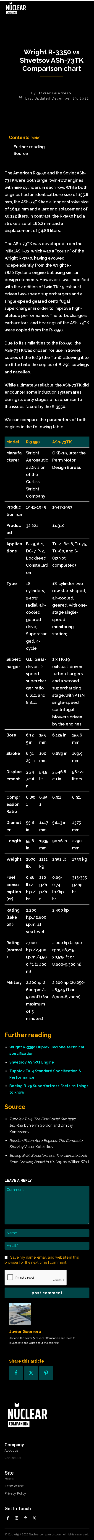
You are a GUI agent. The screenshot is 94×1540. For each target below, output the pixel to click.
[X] (31, 1373)
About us (11, 1450)
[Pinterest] (46, 1373)
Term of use (14, 1486)
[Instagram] (16, 1518)
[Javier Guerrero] (20, 1314)
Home (9, 1478)
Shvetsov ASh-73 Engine (31, 1062)
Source (21, 153)
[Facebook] (16, 1373)
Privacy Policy (15, 1493)
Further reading (29, 146)
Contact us (13, 1457)
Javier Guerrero (54, 93)
